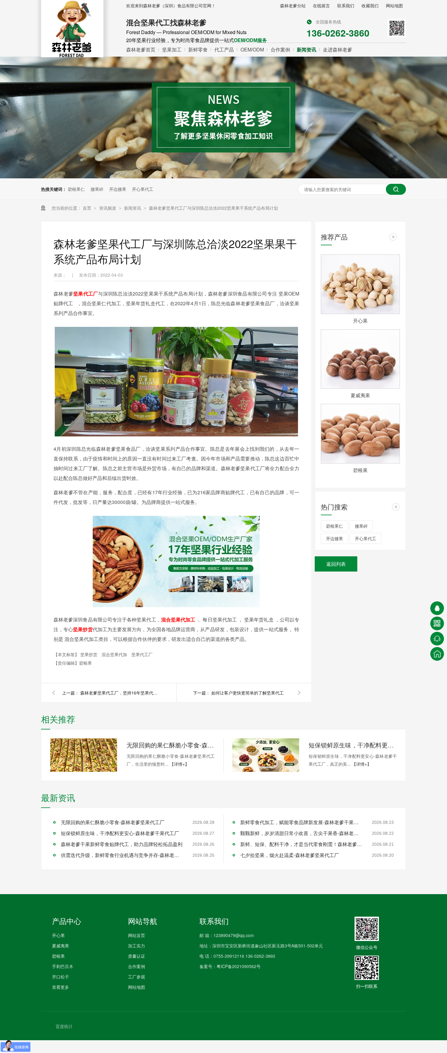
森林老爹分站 (293, 5)
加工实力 (136, 946)
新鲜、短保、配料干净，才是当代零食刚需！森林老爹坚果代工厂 (301, 844)
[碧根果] (360, 433)
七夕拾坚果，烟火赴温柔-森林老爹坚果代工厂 (289, 855)
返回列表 (336, 563)
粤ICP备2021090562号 (239, 966)
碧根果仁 (76, 189)
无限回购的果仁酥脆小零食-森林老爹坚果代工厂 (170, 744)
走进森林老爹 (337, 49)
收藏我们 (370, 5)
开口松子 (60, 977)
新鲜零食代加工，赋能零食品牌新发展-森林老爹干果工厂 (301, 822)
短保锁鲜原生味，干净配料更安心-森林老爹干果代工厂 (353, 744)
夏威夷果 (360, 395)
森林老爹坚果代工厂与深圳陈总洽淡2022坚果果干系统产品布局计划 (213, 208)
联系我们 (345, 5)
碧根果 (360, 470)
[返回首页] (437, 654)
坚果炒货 (89, 654)
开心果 (360, 320)
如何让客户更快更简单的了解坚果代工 (247, 693)
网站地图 (394, 5)
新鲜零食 (198, 49)
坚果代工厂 (142, 654)
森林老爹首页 (140, 49)
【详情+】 (179, 764)
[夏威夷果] (360, 359)
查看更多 (60, 987)
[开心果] (360, 284)
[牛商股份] (46, 1026)
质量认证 (136, 956)
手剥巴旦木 (62, 966)
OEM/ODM (252, 49)
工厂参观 (136, 977)
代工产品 (224, 49)
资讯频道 (108, 208)
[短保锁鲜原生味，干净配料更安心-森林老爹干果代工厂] (265, 755)
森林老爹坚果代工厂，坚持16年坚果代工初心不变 (119, 693)
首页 (87, 208)
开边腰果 (117, 189)
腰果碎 (97, 189)
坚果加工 (172, 49)
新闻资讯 (306, 49)
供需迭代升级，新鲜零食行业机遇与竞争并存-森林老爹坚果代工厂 (121, 855)
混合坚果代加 (115, 654)
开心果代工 (142, 189)
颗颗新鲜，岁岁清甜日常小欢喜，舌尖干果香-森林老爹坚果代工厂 (301, 833)
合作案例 (280, 49)
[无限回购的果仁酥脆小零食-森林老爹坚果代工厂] (83, 755)
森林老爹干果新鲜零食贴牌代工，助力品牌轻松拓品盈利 (121, 844)
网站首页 (136, 935)
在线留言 (321, 5)
